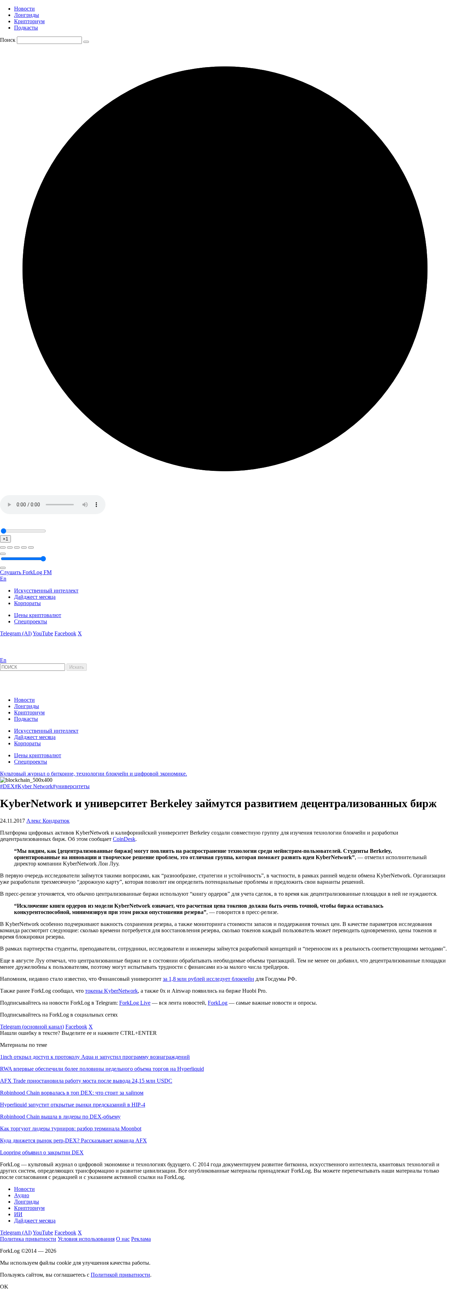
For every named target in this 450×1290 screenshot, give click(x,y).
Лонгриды (26, 15)
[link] (19, 654)
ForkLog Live (134, 1003)
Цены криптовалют (37, 615)
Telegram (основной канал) (32, 1027)
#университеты (71, 786)
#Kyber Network (34, 786)
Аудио (21, 1195)
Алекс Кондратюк (48, 821)
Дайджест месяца (35, 597)
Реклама (141, 1239)
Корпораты (27, 603)
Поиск (7, 40)
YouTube (43, 633)
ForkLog (217, 1003)
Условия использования (86, 1239)
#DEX (7, 786)
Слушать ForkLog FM (26, 572)
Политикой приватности (120, 1275)
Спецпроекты (30, 621)
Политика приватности (28, 1239)
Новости (24, 9)
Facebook (65, 633)
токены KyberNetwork (111, 991)
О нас (123, 1239)
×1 (5, 539)
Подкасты (26, 28)
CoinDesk (124, 839)
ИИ (18, 1214)
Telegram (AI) (16, 633)
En (3, 579)
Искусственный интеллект (46, 591)
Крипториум (29, 21)
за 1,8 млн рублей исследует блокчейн (208, 979)
